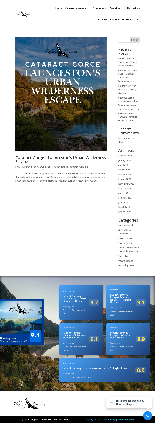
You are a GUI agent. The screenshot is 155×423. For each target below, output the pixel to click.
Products (98, 8)
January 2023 (124, 179)
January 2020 (124, 211)
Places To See (125, 238)
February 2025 (125, 155)
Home (58, 8)
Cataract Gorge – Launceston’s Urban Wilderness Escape (60, 159)
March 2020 (124, 207)
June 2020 (123, 202)
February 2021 (125, 197)
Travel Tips (123, 256)
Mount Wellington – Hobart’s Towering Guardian (128, 89)
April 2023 (123, 165)
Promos (126, 19)
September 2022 (126, 188)
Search (134, 39)
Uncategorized (125, 260)
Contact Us (133, 8)
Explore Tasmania (108, 19)
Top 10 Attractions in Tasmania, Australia (67, 166)
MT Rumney (24, 166)
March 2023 (124, 169)
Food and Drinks (126, 225)
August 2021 (124, 193)
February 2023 (125, 174)
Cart (137, 19)
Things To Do (125, 242)
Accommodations (75, 8)
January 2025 (124, 160)
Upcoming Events (127, 265)
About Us (115, 8)
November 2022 (126, 183)
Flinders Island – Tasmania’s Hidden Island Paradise (127, 62)
